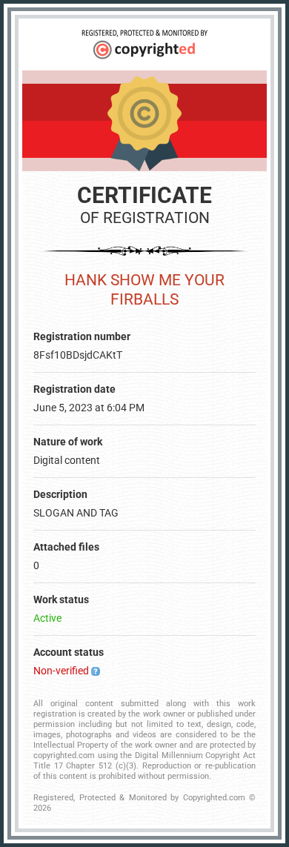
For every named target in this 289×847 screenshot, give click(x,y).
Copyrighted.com (214, 798)
